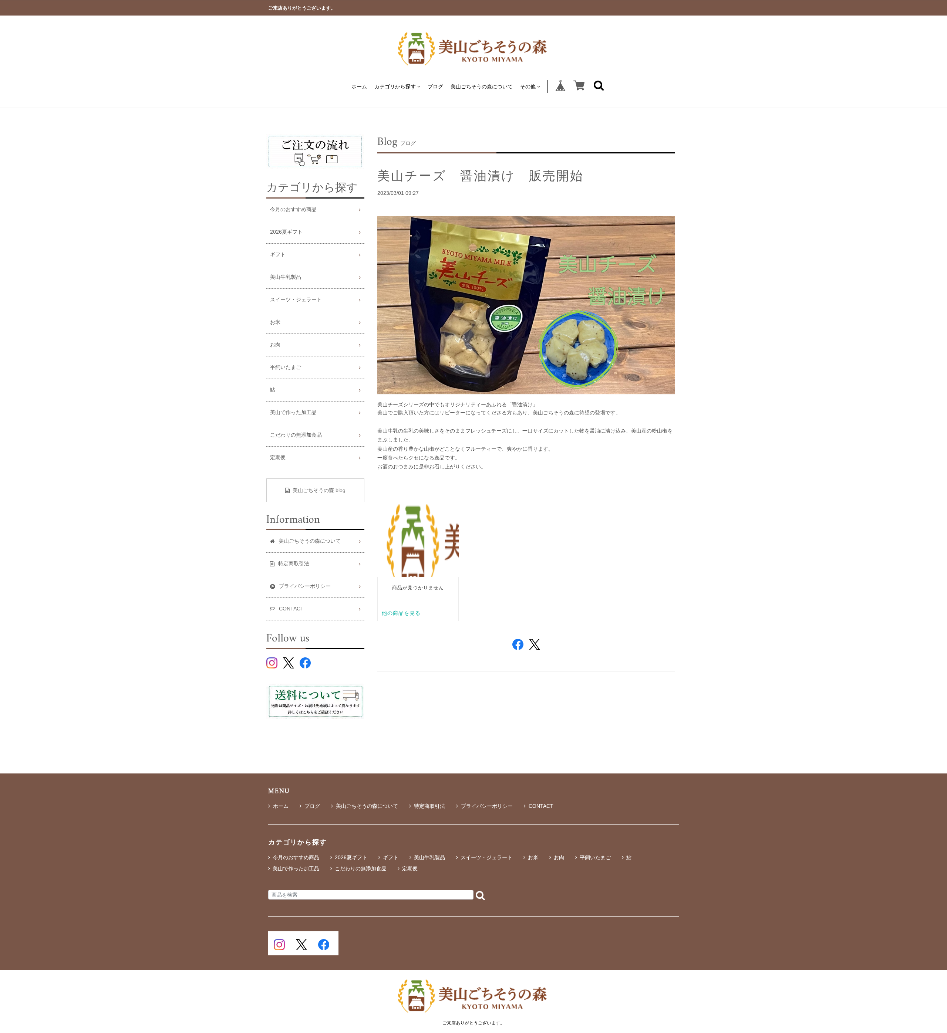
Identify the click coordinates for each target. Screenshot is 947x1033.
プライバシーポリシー (487, 806)
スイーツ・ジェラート (296, 299)
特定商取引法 (429, 806)
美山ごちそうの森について (482, 86)
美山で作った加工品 (293, 412)
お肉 (275, 345)
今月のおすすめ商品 (293, 209)
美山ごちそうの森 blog (319, 490)
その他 (528, 86)
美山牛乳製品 (285, 277)
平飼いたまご (285, 367)
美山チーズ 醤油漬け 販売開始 (480, 176)
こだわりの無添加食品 (296, 435)
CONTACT (541, 806)
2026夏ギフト (286, 232)
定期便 (278, 457)
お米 (275, 322)
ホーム (359, 86)
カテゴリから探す (395, 86)
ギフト (278, 254)
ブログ (435, 86)
